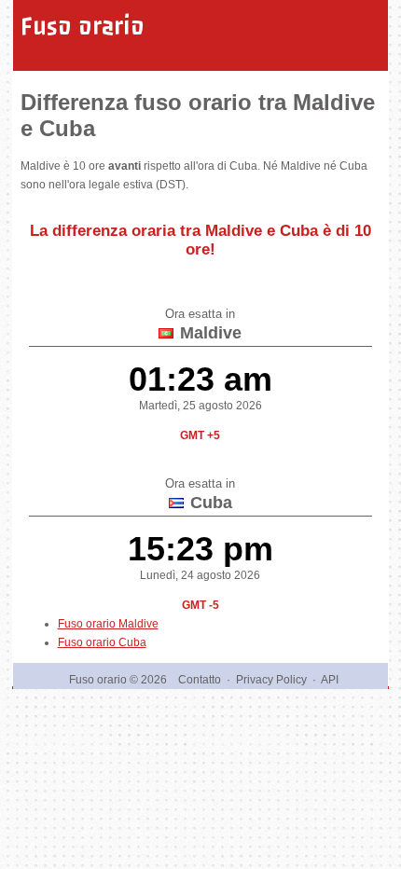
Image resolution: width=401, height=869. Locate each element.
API (330, 679)
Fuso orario (83, 26)
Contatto (199, 679)
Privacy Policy (271, 679)
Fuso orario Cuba (102, 642)
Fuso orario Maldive (108, 623)
